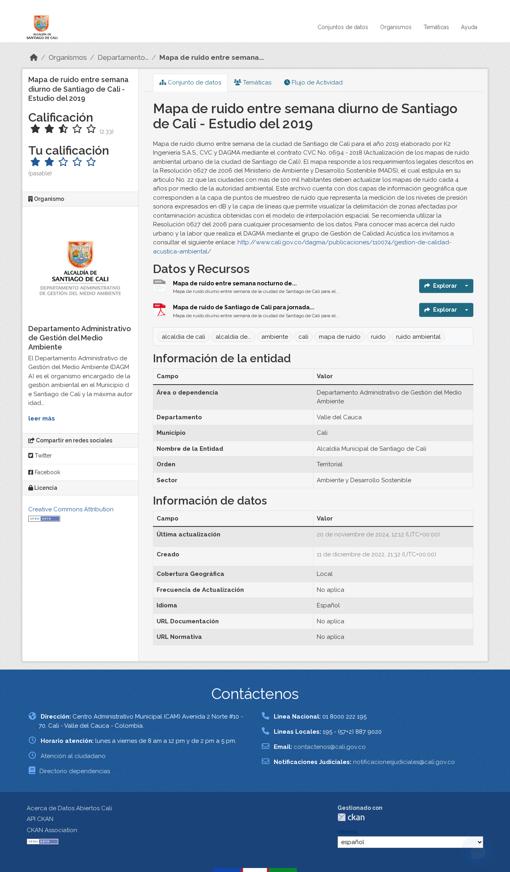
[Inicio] (34, 57)
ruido (378, 336)
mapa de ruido (340, 336)
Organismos (396, 27)
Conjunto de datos (193, 82)
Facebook (46, 472)
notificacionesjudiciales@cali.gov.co (404, 762)
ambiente (274, 336)
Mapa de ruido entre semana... (211, 57)
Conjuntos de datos (343, 27)
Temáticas (436, 27)
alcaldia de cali (183, 336)
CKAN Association (52, 830)
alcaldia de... (233, 336)
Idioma (347, 832)
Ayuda (469, 27)
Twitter (42, 455)
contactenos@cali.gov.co (330, 746)
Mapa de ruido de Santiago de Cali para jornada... (243, 307)
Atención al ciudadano (73, 756)
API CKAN (40, 819)
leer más (41, 418)
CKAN (351, 817)
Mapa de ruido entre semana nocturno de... (235, 283)
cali (303, 336)
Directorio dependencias (74, 771)
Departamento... (123, 57)
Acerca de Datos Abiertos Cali (69, 808)
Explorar (445, 286)
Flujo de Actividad (316, 82)
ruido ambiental (418, 336)
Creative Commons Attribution (71, 509)
